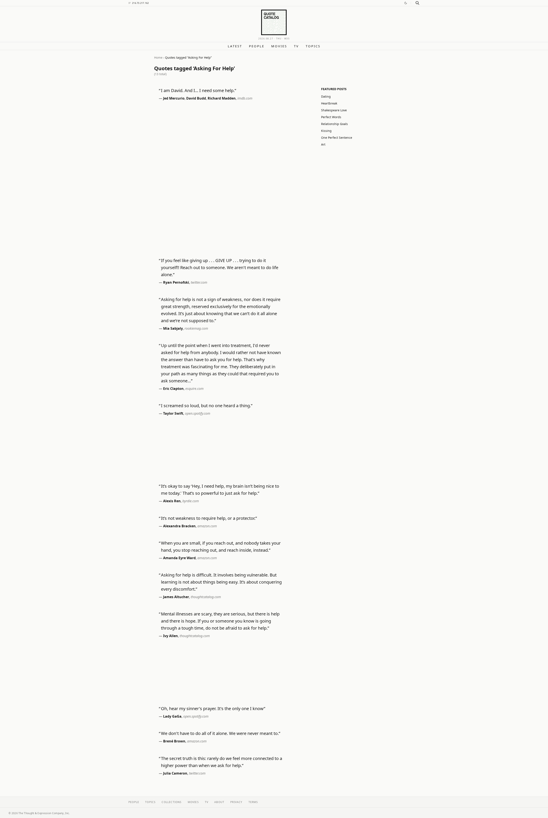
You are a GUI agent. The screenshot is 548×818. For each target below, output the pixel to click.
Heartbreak (329, 103)
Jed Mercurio (174, 98)
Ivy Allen (170, 635)
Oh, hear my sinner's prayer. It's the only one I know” (213, 708)
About (219, 802)
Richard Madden (222, 98)
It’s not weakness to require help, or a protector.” (209, 518)
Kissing (326, 131)
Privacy (236, 802)
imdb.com (244, 98)
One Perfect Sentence (336, 138)
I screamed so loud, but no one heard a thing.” (206, 405)
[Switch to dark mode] (405, 3)
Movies (279, 46)
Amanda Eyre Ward (179, 558)
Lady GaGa (172, 716)
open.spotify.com (197, 413)
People (256, 46)
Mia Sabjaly (173, 328)
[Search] (417, 3)
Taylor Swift (173, 413)
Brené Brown (174, 741)
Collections (172, 802)
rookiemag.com (196, 328)
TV (296, 46)
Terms (253, 802)
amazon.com (207, 526)
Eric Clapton (173, 388)
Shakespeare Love (334, 110)
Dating (326, 96)
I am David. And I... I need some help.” (198, 90)
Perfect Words (331, 117)
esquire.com (194, 388)
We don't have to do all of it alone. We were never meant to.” (220, 733)
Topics (313, 46)
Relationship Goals (334, 124)
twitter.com (199, 282)
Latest (235, 46)
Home (158, 57)
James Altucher (176, 597)
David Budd (196, 98)
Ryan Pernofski (176, 282)
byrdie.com (190, 501)
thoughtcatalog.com (206, 597)
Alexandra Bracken (179, 526)
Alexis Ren (172, 501)
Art (323, 144)
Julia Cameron (175, 773)
